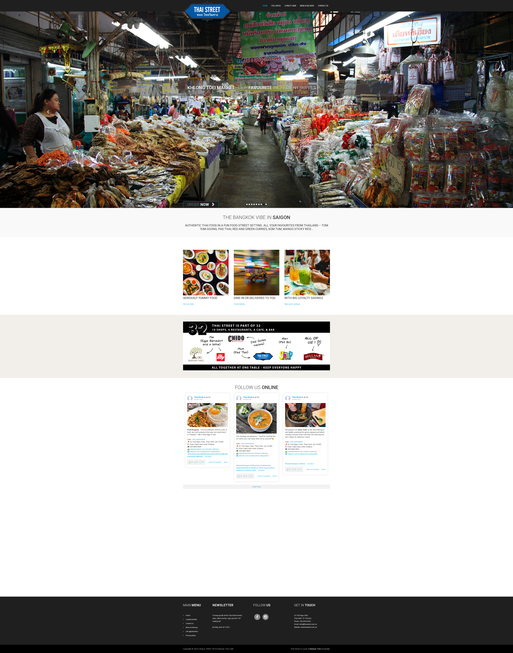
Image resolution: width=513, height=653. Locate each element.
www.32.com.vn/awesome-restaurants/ (205, 452)
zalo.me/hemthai (198, 439)
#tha (254, 470)
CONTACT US (323, 6)
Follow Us (276, 6)
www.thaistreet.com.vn (309, 627)
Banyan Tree (315, 649)
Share (226, 462)
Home (265, 6)
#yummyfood (269, 468)
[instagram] (266, 617)
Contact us (189, 623)
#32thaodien (207, 454)
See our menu (188, 304)
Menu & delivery (192, 627)
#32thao (302, 464)
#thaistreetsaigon (194, 454)
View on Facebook (215, 462)
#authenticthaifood (243, 468)
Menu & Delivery (307, 6)
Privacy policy (191, 635)
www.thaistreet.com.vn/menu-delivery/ (204, 449)
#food (261, 468)
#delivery (239, 470)
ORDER (198, 204)
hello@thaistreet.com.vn (308, 624)
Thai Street (198, 397)
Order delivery (239, 304)
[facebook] (257, 617)
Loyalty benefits (191, 619)
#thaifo (200, 456)
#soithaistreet (218, 454)
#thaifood (254, 468)
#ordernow (248, 470)
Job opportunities (192, 631)
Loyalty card (290, 6)
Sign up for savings (292, 304)
